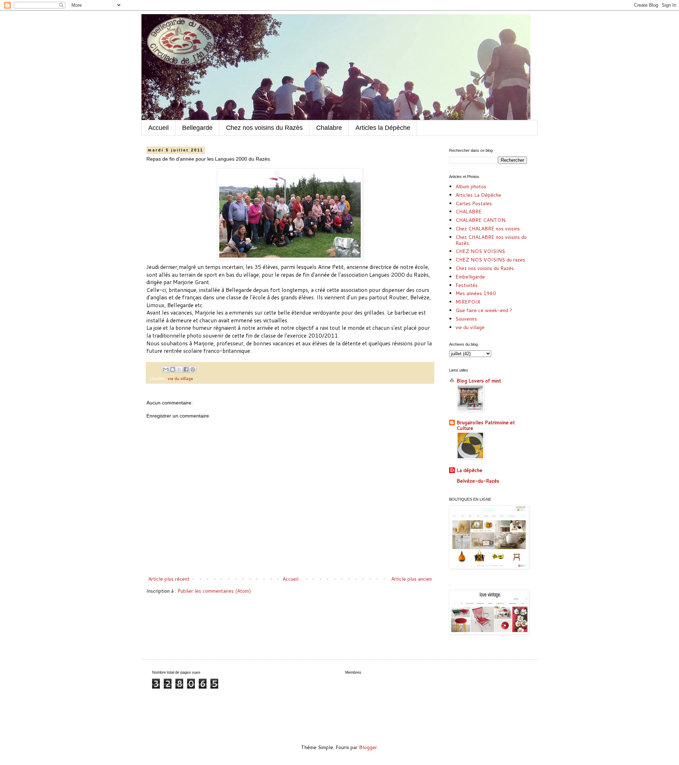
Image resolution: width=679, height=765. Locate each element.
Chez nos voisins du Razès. (485, 268)
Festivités (466, 285)
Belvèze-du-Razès (478, 480)
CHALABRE (468, 211)
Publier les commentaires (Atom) (214, 590)
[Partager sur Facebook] (186, 369)
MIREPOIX (467, 301)
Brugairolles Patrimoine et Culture (486, 425)
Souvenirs (466, 318)
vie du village (180, 378)
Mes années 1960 (475, 293)
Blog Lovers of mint (479, 380)
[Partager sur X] (179, 369)
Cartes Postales (473, 203)
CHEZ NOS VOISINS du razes (490, 259)
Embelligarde (470, 276)
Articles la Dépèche (382, 127)
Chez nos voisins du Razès (264, 127)
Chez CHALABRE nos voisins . (488, 228)
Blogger (368, 747)
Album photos (470, 186)
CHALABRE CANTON (480, 220)
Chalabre (329, 127)
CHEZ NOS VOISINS (480, 251)
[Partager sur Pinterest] (192, 369)
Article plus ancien (411, 578)
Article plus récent (169, 578)
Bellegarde (197, 127)
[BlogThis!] (172, 369)
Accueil (158, 127)
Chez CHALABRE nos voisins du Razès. (491, 240)
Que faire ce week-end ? (483, 310)
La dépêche (469, 470)
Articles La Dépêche (478, 195)
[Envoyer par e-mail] (165, 369)
